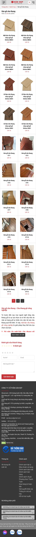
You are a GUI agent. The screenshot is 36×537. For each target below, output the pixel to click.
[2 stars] (5, 352)
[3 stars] (7, 352)
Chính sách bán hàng (24, 473)
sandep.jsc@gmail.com (13, 418)
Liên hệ (4, 467)
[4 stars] (10, 352)
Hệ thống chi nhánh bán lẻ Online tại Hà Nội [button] (16, 507)
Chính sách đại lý (25, 465)
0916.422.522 (12, 421)
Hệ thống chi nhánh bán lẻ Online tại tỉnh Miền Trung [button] (17, 517)
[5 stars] (12, 352)
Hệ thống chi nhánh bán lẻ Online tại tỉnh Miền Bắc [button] (17, 511)
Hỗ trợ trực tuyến (25, 496)
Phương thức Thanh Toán (26, 480)
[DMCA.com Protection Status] (8, 443)
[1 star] (3, 352)
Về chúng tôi (6, 465)
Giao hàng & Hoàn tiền (25, 485)
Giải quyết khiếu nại (26, 489)
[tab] (18, 507)
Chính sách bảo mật (26, 469)
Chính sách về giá (25, 477)
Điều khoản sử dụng (26, 467)
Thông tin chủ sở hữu (25, 492)
